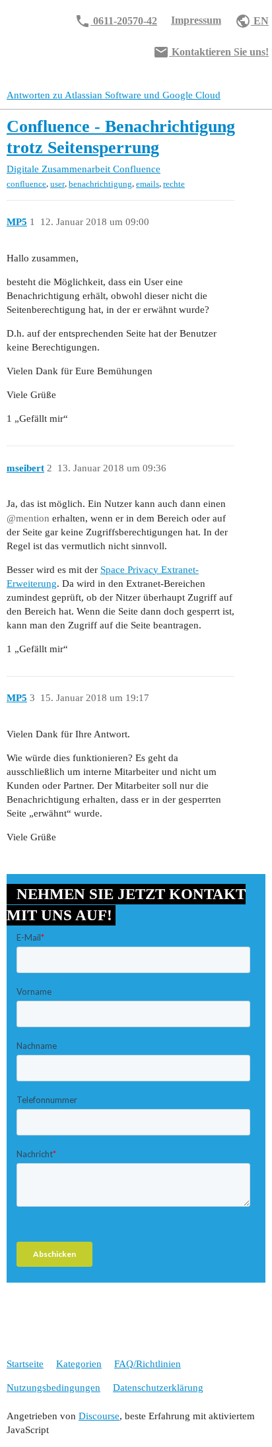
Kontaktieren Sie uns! (211, 52)
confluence (26, 184)
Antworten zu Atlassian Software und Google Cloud (114, 95)
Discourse (99, 1416)
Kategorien (79, 1364)
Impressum (196, 20)
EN (252, 21)
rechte (174, 184)
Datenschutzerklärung (158, 1387)
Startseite (25, 1364)
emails (147, 184)
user (57, 184)
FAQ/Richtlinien (147, 1364)
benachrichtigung (100, 184)
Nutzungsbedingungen (53, 1387)
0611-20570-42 (116, 21)
